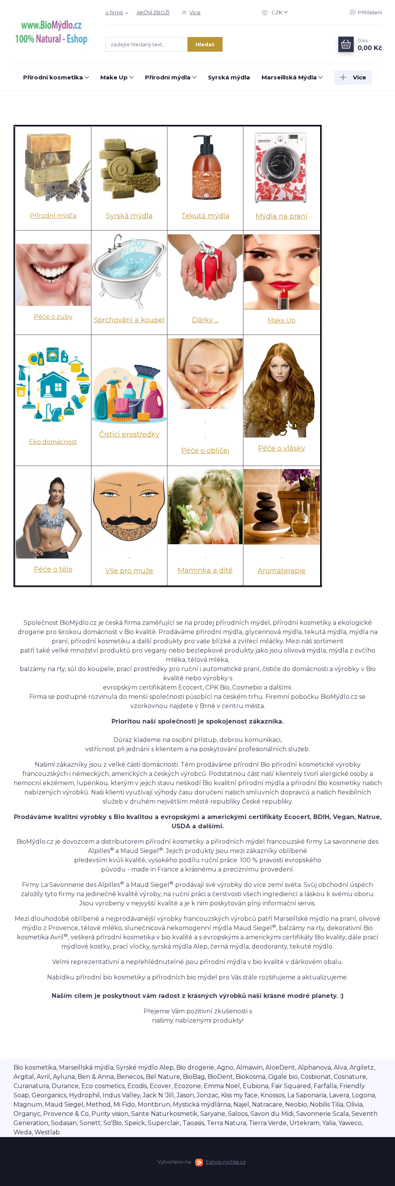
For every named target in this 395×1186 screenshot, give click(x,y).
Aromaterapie (282, 571)
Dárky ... (205, 320)
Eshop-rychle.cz (226, 1162)
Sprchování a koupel (129, 320)
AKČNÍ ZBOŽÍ (153, 12)
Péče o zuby (53, 316)
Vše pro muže (129, 571)
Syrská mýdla (229, 77)
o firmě (114, 12)
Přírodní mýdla (168, 77)
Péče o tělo (53, 569)
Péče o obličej (205, 450)
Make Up (114, 77)
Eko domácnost (53, 442)
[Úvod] (52, 32)
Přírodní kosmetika (53, 77)
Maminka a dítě (205, 570)
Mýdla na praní (281, 216)
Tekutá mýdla (205, 216)
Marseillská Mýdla (289, 77)
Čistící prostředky (129, 434)
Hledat (205, 44)
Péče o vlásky (281, 448)
